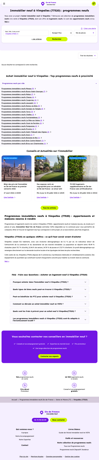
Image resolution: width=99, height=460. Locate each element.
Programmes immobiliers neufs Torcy (17, 112)
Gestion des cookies (72, 456)
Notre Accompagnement (24, 436)
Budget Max (57, 33)
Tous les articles (49, 208)
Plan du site (24, 456)
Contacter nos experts (50, 356)
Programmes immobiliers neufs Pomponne (19, 126)
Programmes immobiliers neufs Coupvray (19, 100)
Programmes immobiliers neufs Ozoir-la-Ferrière (22, 123)
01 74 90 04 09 (40, 420)
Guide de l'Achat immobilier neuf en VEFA (74, 433)
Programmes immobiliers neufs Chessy (18, 97)
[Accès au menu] (4, 4)
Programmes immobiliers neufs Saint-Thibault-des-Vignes (25, 132)
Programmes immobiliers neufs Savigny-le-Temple (22, 109)
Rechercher (56, 39)
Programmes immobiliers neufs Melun (17, 94)
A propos (24, 433)
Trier (86, 56)
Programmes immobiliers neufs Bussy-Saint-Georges (23, 91)
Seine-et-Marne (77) (63, 400)
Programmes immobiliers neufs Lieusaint (19, 103)
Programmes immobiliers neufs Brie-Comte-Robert (23, 141)
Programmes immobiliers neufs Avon (17, 135)
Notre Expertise (25, 440)
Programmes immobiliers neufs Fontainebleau (21, 117)
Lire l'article (8, 197)
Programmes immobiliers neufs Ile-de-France (36, 400)
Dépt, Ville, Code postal (12, 31)
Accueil (14, 400)
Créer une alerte (90, 28)
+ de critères (37, 39)
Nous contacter (58, 420)
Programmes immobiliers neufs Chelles (18, 115)
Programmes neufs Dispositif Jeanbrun (74, 450)
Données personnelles (54, 456)
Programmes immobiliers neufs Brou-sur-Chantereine (24, 143)
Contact (24, 445)
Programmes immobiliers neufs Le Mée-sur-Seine (22, 120)
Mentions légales (37, 456)
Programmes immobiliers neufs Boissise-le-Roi (21, 138)
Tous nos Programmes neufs (74, 446)
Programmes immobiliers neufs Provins (18, 129)
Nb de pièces (81, 33)
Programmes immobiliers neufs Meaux (18, 89)
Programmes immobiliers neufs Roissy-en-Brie (21, 106)
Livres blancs (74, 429)
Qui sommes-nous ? (25, 429)
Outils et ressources (74, 438)
